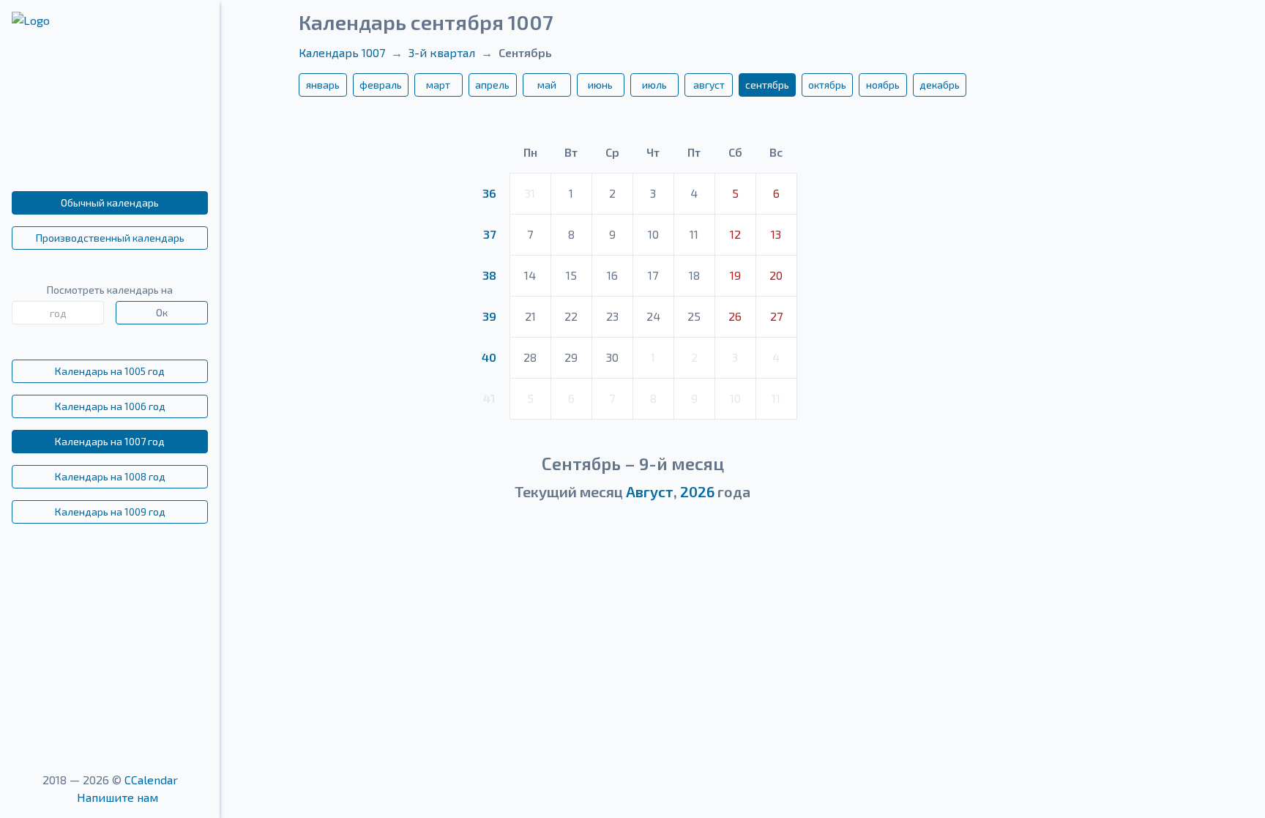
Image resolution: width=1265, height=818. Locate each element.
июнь (600, 84)
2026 (697, 491)
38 (489, 275)
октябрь (827, 84)
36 (489, 193)
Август (649, 491)
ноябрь (883, 84)
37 (489, 234)
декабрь (939, 84)
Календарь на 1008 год (110, 476)
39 (489, 316)
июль (654, 84)
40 (489, 357)
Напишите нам (117, 797)
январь (323, 84)
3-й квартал (441, 52)
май (546, 84)
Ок (162, 312)
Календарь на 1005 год (110, 371)
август (709, 84)
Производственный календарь (110, 237)
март (438, 84)
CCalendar (151, 780)
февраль (380, 84)
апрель (492, 84)
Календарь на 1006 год (110, 406)
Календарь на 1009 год (110, 511)
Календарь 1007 (342, 52)
